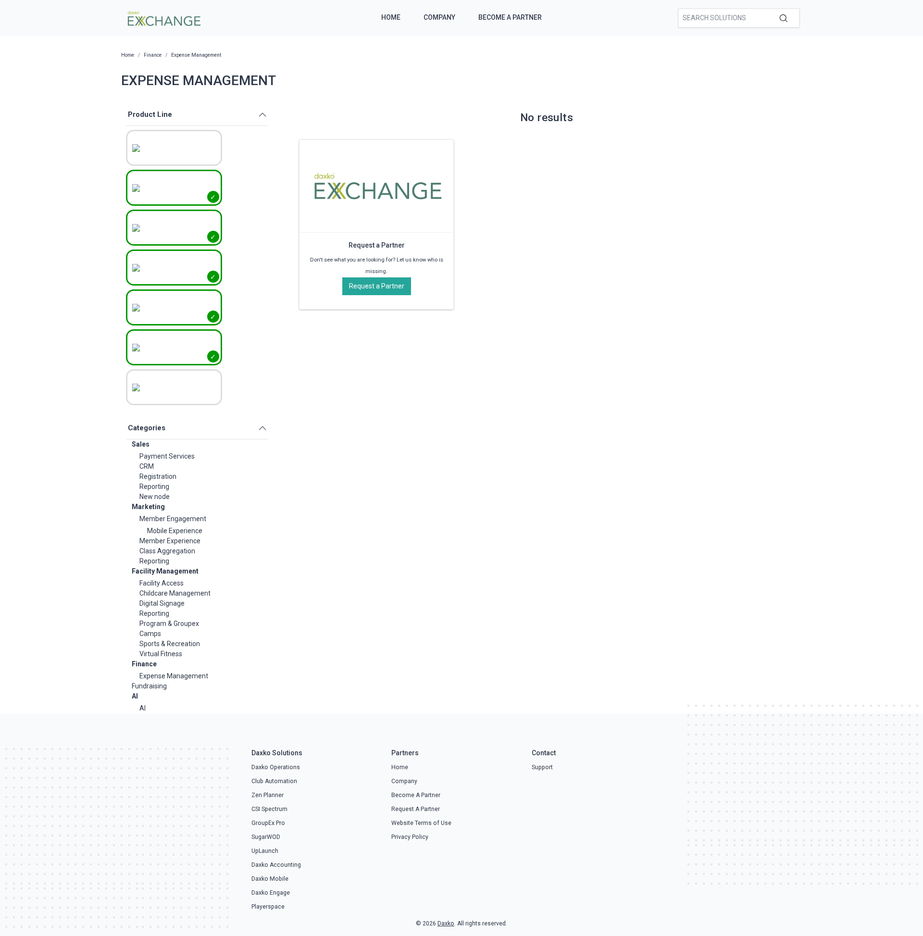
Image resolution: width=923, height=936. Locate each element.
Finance (144, 664)
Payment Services (167, 456)
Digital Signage (162, 603)
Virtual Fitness (160, 654)
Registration (157, 476)
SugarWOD (265, 837)
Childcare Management (175, 593)
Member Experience (169, 541)
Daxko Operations (275, 767)
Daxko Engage (270, 892)
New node (154, 496)
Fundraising (149, 686)
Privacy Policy (409, 837)
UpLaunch (264, 851)
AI (135, 696)
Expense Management (173, 676)
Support (542, 767)
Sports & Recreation (169, 644)
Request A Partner (415, 809)
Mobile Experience (174, 531)
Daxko (445, 923)
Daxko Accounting (276, 864)
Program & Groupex (169, 623)
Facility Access (161, 583)
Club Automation (274, 781)
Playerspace (268, 906)
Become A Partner (510, 17)
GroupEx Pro (268, 823)
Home (390, 17)
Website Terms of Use (421, 823)
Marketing (148, 507)
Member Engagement (172, 519)
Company (439, 17)
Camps (150, 633)
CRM (146, 466)
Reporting (154, 486)
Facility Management (165, 571)
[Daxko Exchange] (163, 17)
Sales (141, 444)
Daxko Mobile (269, 878)
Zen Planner (267, 795)
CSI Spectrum (269, 809)
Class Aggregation (167, 551)
